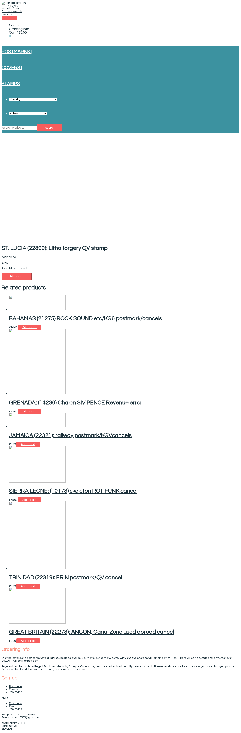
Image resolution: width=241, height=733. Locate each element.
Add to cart (16, 276)
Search (49, 127)
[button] (120, 697)
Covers (13, 689)
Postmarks (15, 686)
